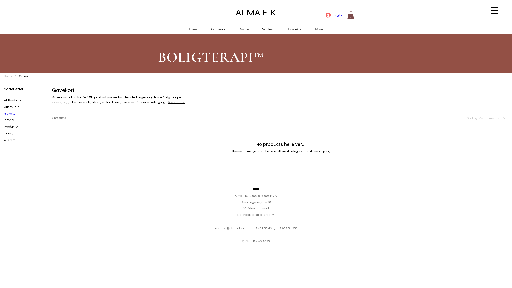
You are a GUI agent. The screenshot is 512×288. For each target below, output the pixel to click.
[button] (494, 10)
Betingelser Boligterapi (254, 214)
